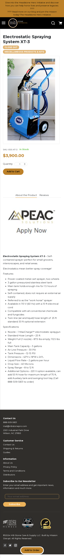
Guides (6, 452)
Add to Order (32, 550)
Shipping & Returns (13, 448)
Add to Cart (13, 171)
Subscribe (14, 504)
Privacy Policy (10, 467)
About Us (8, 463)
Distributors (9, 474)
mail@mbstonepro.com (15, 426)
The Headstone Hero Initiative (35, 14)
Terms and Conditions (14, 471)
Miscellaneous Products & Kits (24, 52)
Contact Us (8, 444)
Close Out (11, 47)
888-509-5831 (10, 422)
